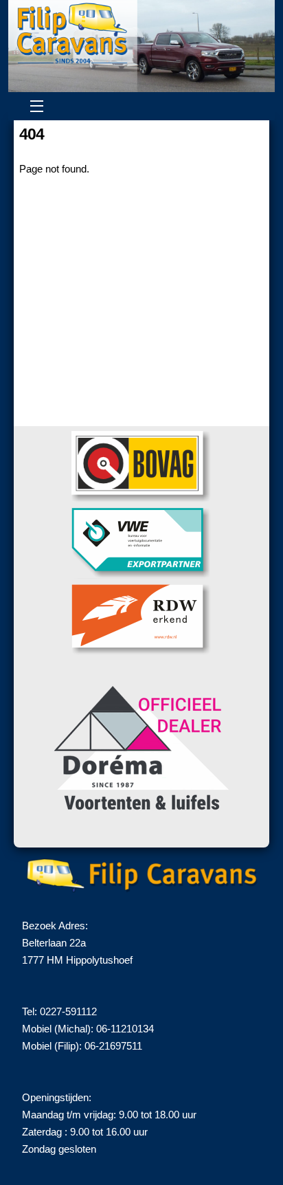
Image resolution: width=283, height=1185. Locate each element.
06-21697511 (113, 1046)
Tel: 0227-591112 (59, 1011)
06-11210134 (125, 1028)
